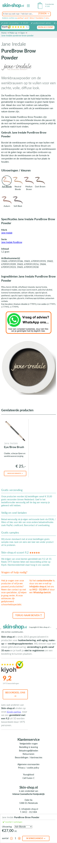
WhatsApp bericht (42, 593)
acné (26, 18)
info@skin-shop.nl (37, 587)
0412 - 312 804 (39, 590)
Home (4, 33)
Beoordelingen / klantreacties (28, 758)
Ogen (22, 33)
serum (47, 18)
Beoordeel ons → (15, 694)
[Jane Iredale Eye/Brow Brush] (15, 431)
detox (32, 18)
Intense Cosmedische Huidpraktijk (28, 794)
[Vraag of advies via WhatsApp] (28, 322)
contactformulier (44, 581)
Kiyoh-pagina (14, 712)
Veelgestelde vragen (28, 744)
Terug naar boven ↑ (28, 615)
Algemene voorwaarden (28, 764)
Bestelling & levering (28, 747)
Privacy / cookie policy (28, 768)
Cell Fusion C (28, 778)
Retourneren (28, 754)
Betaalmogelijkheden (28, 751)
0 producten (49, 4)
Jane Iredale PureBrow (11, 242)
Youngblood (28, 775)
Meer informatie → (15, 473)
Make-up (13, 33)
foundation (40, 18)
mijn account (45, 27)
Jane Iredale (6, 233)
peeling (20, 18)
